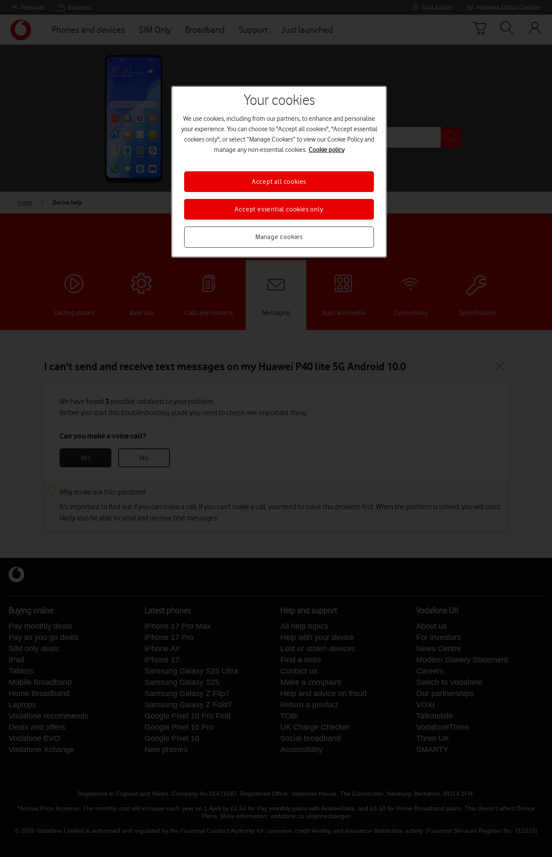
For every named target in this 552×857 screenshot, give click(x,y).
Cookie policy (327, 150)
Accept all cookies (279, 182)
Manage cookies (279, 237)
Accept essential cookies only (279, 209)
